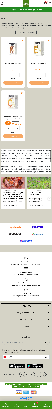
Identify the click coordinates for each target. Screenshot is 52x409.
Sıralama (31, 32)
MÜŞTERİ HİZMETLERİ (26, 312)
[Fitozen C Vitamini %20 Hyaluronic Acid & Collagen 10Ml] (13, 103)
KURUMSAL (26, 306)
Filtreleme (21, 32)
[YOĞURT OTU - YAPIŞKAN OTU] (39, 183)
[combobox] (5, 357)
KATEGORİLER (26, 319)
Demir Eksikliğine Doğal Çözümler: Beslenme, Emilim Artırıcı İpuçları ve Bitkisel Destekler (13, 194)
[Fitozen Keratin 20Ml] (13, 49)
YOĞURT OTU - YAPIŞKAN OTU (35, 194)
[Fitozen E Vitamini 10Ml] (39, 49)
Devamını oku (9, 205)
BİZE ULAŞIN (26, 326)
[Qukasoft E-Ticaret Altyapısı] (26, 398)
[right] (49, 199)
